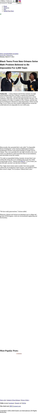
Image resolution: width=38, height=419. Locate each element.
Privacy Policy (25, 400)
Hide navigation (13, 53)
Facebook (11, 403)
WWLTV (22, 161)
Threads (17, 403)
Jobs (5, 9)
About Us (6, 8)
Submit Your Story (9, 11)
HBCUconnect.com (15, 406)
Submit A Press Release (13, 400)
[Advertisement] (19, 34)
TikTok (24, 403)
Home (5, 6)
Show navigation (4, 53)
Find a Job (3, 400)
